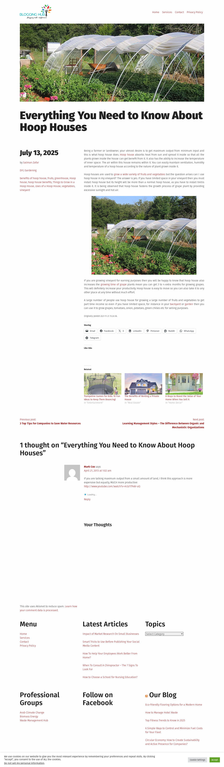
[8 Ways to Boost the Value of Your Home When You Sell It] (184, 384)
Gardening (31, 170)
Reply (87, 499)
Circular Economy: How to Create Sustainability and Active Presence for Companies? (172, 742)
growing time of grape (114, 284)
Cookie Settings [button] (197, 760)
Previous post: (50, 421)
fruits (50, 178)
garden (189, 304)
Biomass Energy (29, 716)
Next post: (163, 423)
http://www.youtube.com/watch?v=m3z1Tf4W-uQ (112, 486)
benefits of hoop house (33, 178)
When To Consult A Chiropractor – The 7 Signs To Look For (110, 667)
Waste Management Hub (34, 720)
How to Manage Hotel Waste (161, 712)
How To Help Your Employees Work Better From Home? (110, 655)
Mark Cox (89, 466)
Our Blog (162, 695)
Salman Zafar (31, 162)
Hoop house (127, 154)
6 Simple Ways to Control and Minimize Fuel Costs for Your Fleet (174, 730)
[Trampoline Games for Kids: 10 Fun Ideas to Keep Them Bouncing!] (103, 384)
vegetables (68, 186)
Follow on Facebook (98, 699)
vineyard (25, 190)
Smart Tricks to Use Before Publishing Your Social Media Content (111, 643)
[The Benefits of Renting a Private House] (143, 384)
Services (167, 12)
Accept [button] (215, 760)
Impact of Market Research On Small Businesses (111, 633)
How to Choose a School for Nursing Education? (110, 677)
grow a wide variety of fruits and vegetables (139, 174)
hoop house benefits (40, 182)
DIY (21, 170)
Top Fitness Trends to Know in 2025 (165, 720)
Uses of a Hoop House (48, 186)
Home (155, 12)
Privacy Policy (195, 12)
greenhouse (61, 178)
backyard (175, 304)
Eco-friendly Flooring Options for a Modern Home (173, 704)
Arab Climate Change (32, 712)
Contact (179, 12)
